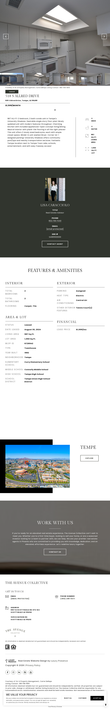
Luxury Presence (59, 660)
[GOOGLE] (25, 672)
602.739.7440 (55, 221)
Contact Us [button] (55, 552)
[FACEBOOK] (7, 672)
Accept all (97, 698)
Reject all (68, 698)
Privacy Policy (33, 665)
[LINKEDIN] (19, 672)
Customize (82, 698)
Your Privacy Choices (55, 706)
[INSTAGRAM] (13, 672)
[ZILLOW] (31, 672)
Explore (89, 458)
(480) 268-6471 (67, 599)
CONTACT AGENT (55, 244)
